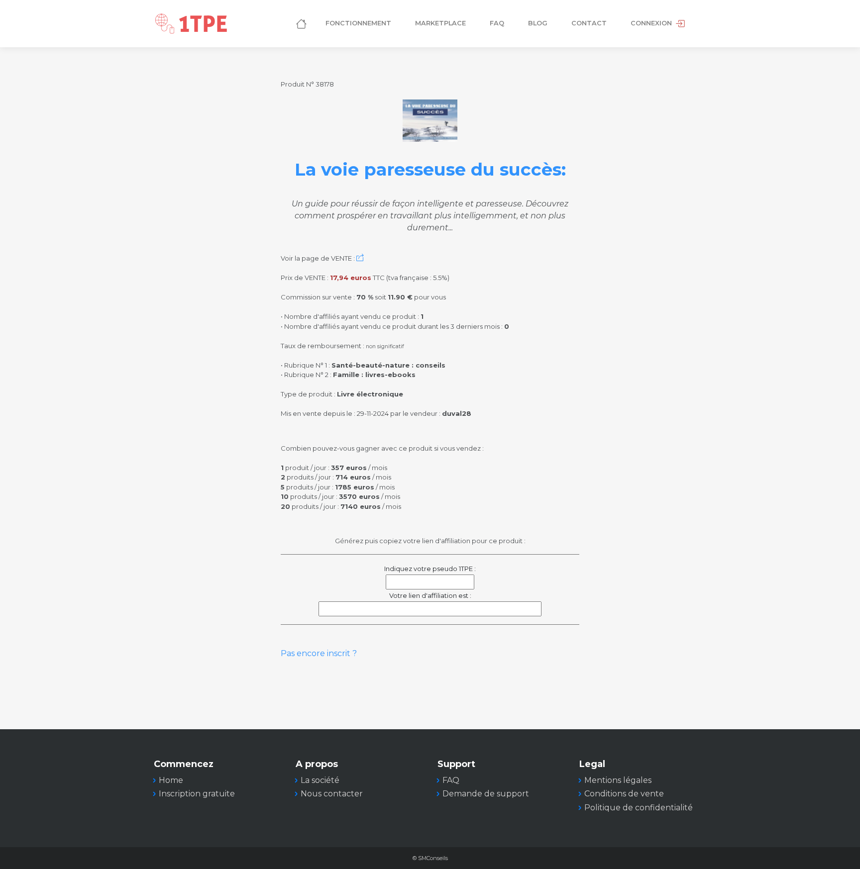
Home (171, 780)
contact (589, 23)
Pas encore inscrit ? (319, 653)
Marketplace (440, 23)
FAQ (497, 23)
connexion (652, 23)
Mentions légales (617, 780)
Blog (537, 23)
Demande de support (485, 793)
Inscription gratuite (197, 793)
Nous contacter (332, 793)
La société (320, 780)
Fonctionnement (358, 23)
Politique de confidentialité (638, 807)
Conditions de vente (624, 793)
